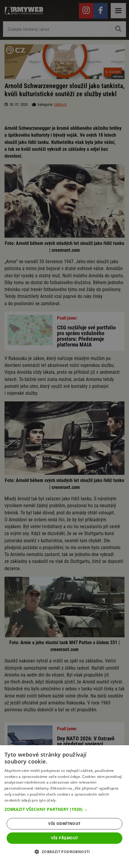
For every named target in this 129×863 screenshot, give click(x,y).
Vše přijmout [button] (64, 838)
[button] (64, 809)
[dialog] (64, 804)
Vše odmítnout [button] (64, 823)
